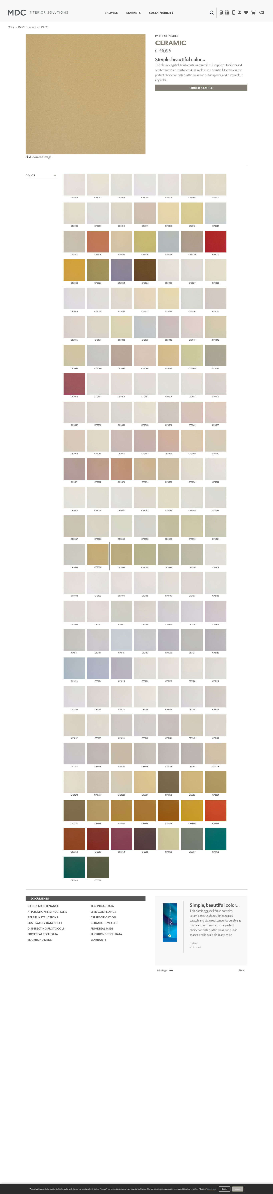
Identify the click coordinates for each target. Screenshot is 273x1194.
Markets (133, 12)
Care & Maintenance (43, 906)
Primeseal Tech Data (43, 934)
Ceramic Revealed (104, 923)
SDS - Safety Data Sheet (45, 923)
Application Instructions (47, 911)
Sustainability (161, 12)
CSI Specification (103, 917)
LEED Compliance (103, 911)
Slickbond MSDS (40, 939)
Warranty (99, 939)
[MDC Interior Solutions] (38, 12)
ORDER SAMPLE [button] (201, 88)
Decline (224, 1189)
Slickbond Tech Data (106, 934)
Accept (237, 1189)
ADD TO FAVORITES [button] (177, 96)
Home (11, 27)
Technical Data (102, 906)
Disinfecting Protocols (46, 928)
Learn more (211, 1189)
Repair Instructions (43, 917)
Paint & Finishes (27, 27)
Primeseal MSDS (102, 928)
